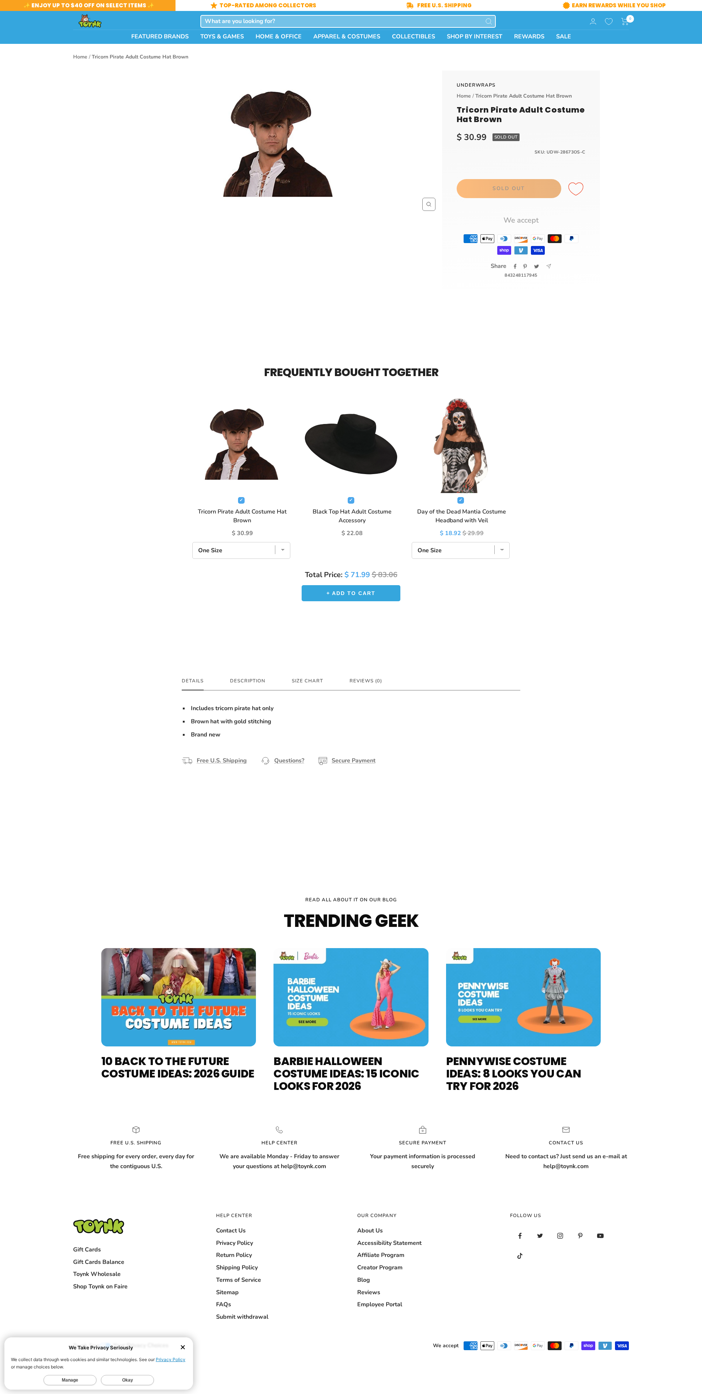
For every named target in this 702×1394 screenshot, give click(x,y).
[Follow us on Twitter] (540, 1236)
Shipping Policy (237, 1268)
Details (193, 681)
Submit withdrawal (242, 1317)
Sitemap (227, 1292)
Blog (363, 1280)
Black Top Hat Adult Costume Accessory (352, 516)
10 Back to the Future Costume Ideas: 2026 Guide (177, 1067)
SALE (563, 37)
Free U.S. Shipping (222, 761)
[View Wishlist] (608, 21)
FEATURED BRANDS (160, 37)
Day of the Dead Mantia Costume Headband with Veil (461, 516)
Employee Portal (379, 1304)
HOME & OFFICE (279, 37)
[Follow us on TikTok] (520, 1256)
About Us (370, 1231)
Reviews (368, 1292)
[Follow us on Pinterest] (580, 1236)
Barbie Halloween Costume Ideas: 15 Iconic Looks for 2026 (346, 1073)
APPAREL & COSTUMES (346, 37)
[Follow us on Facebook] (520, 1236)
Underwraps (476, 85)
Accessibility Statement (389, 1243)
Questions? (289, 761)
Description (247, 681)
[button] (625, 21)
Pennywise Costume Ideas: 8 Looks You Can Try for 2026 (513, 1073)
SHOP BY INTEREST (474, 37)
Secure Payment (353, 761)
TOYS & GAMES (222, 37)
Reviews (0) (366, 681)
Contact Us (231, 1231)
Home (80, 56)
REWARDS (529, 37)
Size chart (307, 681)
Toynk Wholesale (97, 1274)
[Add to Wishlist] (577, 189)
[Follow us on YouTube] (600, 1236)
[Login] (593, 21)
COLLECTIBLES (413, 37)
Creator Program (380, 1268)
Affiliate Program (380, 1255)
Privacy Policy (234, 1243)
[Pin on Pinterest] (525, 266)
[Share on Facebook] (515, 266)
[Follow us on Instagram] (560, 1236)
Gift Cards (87, 1250)
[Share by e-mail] (548, 266)
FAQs (223, 1304)
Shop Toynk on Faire (100, 1287)
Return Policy (234, 1255)
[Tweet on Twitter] (536, 266)
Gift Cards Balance (98, 1262)
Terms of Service (238, 1280)
